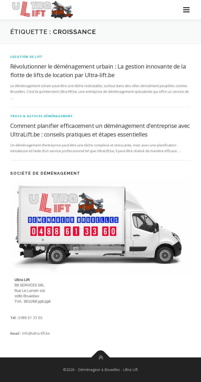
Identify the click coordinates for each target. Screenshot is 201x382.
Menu (186, 9)
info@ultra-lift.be (36, 333)
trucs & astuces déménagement (41, 116)
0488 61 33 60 (30, 317)
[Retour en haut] (100, 357)
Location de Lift (26, 57)
